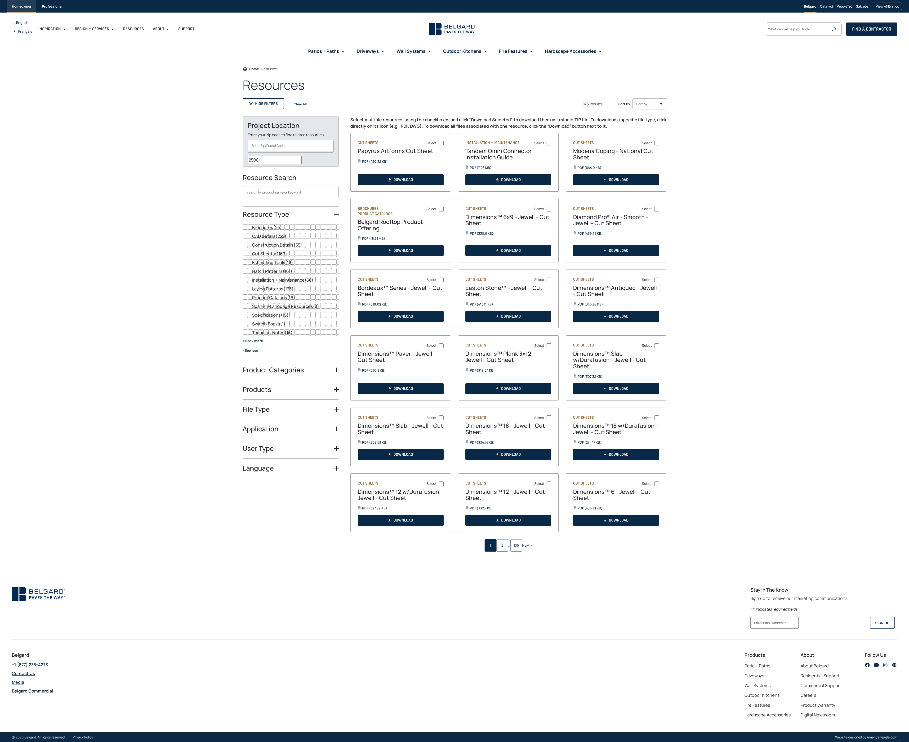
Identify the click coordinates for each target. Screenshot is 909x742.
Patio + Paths (757, 666)
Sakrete (862, 8)
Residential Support (820, 676)
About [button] (158, 28)
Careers (808, 695)
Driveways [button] (368, 51)
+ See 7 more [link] (253, 340)
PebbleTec (844, 8)
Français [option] (25, 31)
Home (254, 69)
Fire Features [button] (513, 51)
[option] (26, 31)
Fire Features (757, 705)
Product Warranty (818, 705)
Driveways (754, 676)
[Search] (835, 29)
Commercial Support (821, 685)
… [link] (509, 545)
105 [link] (516, 545)
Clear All (300, 104)
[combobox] (291, 145)
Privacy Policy (83, 737)
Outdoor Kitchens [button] (462, 51)
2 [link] (502, 545)
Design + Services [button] (92, 28)
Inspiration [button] (49, 28)
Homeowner (21, 6)
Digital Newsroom (818, 715)
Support (186, 28)
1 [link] (490, 545)
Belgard (810, 6)
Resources (133, 28)
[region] (291, 292)
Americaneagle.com (882, 737)
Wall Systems (757, 685)
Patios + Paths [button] (323, 51)
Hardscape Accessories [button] (570, 51)
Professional (52, 6)
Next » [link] (527, 545)
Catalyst (826, 8)
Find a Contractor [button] (871, 29)
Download (403, 179)
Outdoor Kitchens (762, 695)
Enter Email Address (768, 622)
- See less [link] (250, 350)
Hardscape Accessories (767, 715)
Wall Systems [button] (411, 51)
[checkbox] (291, 227)
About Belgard (815, 666)
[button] (263, 103)
